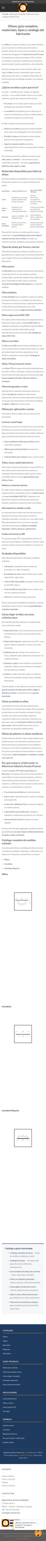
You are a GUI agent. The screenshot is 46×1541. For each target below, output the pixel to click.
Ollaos (5, 1337)
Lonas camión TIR (9, 1407)
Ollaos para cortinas (10, 1368)
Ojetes (5, 1341)
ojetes (6, 404)
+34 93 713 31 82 (25, 1455)
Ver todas (6, 1411)
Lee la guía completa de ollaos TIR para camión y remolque (22, 378)
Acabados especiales (10, 1380)
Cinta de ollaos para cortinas (15, 457)
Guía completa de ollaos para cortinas (19, 441)
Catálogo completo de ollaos (21, 1253)
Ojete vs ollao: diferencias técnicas (24, 1294)
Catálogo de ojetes (17, 1260)
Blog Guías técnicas (10, 1434)
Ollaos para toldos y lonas (12, 1372)
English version (8, 1442)
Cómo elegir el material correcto (23, 1287)
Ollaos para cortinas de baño (15, 449)
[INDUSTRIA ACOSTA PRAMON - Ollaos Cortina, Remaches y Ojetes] (23, 8)
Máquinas (6, 1349)
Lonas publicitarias (10, 1399)
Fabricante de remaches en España (24, 1302)
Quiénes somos (8, 1425)
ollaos (13, 404)
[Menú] (3, 8)
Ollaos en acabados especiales (22, 1279)
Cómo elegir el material (11, 1376)
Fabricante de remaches (11, 1384)
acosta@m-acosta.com (11, 1513)
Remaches (6, 1345)
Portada (5, 14)
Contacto (6, 1430)
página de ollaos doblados (31, 310)
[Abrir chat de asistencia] (38, 1533)
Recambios (7, 1353)
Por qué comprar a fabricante (13, 1438)
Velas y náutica (8, 1403)
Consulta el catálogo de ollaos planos (17, 284)
